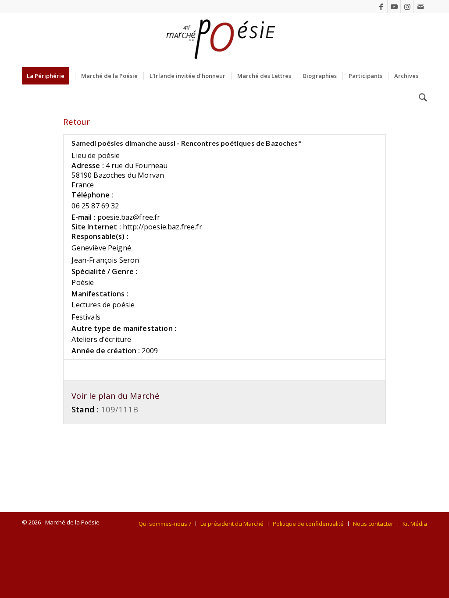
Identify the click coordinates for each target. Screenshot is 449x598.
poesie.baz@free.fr (128, 217)
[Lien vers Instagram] (407, 6)
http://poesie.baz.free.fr (162, 227)
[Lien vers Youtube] (394, 6)
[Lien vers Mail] (420, 6)
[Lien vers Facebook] (380, 6)
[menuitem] (48, 76)
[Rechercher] (420, 98)
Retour (76, 121)
